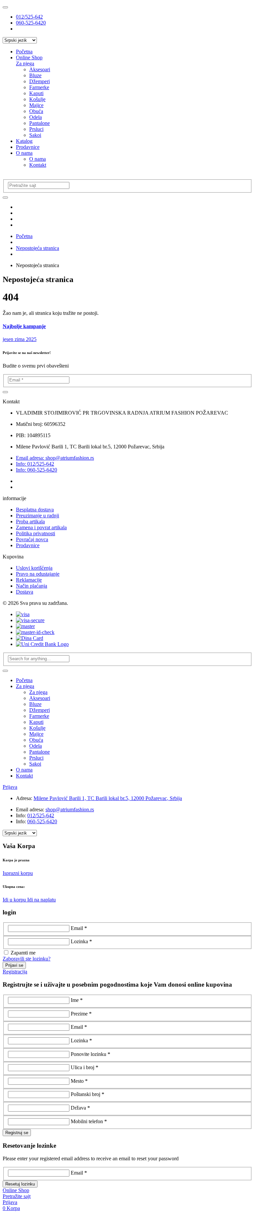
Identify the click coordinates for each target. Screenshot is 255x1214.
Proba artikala (30, 521)
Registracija (15, 971)
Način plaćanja (31, 586)
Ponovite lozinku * (90, 1054)
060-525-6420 (31, 23)
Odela (35, 117)
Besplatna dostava (35, 509)
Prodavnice (28, 147)
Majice (36, 105)
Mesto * (79, 1081)
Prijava (10, 787)
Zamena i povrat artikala (41, 527)
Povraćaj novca (32, 539)
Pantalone (39, 123)
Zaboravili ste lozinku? (26, 958)
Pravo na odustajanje (37, 574)
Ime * (77, 1000)
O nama (24, 153)
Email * (79, 928)
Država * (80, 1108)
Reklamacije (29, 580)
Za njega (25, 63)
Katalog (24, 141)
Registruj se (16, 1132)
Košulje (37, 99)
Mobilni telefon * (89, 1121)
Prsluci (36, 129)
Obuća (36, 111)
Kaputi (36, 93)
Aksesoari (39, 69)
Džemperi (39, 81)
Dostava (24, 592)
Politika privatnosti (35, 533)
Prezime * (81, 1013)
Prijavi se (14, 965)
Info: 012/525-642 (35, 464)
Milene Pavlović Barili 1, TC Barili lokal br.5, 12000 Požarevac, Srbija (108, 798)
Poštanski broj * (87, 1094)
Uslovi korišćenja (34, 568)
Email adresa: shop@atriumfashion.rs (55, 458)
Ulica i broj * (84, 1067)
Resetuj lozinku (20, 1184)
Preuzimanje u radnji (37, 515)
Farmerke (39, 87)
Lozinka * (81, 941)
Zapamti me (23, 952)
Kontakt (37, 165)
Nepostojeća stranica (37, 248)
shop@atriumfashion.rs (69, 809)
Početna (24, 51)
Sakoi (35, 135)
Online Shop (29, 57)
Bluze (35, 75)
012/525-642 (29, 17)
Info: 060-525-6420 (36, 470)
